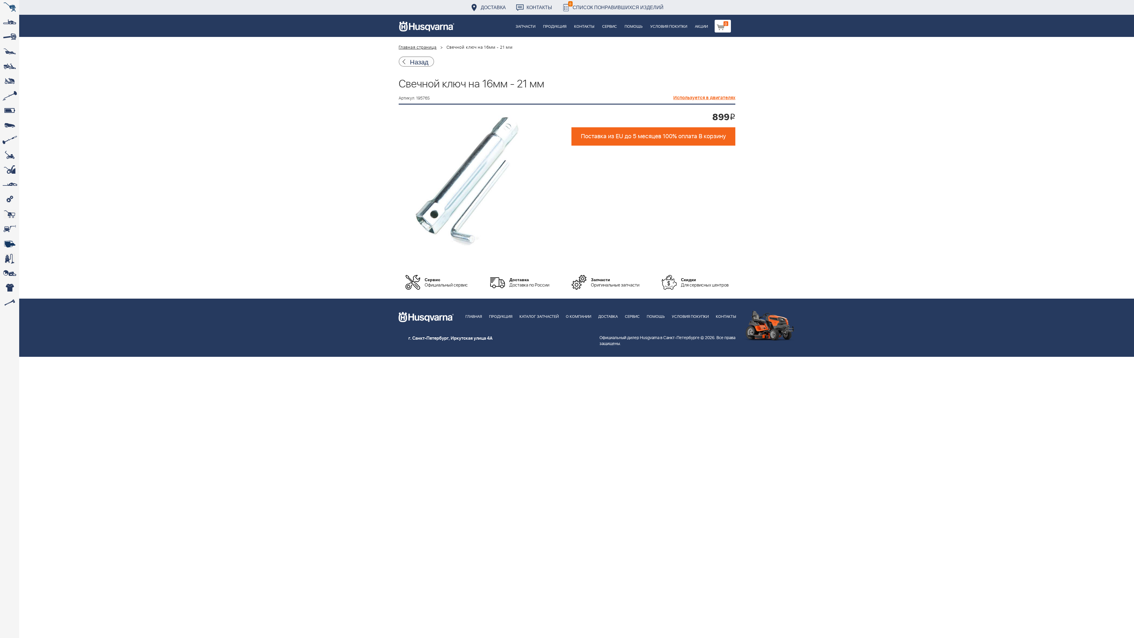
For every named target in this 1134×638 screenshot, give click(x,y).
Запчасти (525, 27)
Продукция (554, 27)
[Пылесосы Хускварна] (9, 258)
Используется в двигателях (704, 97)
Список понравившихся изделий (616, 5)
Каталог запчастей (539, 317)
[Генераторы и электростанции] (9, 214)
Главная (473, 317)
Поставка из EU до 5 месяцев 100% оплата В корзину (653, 136)
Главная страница (418, 48)
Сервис (609, 27)
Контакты (539, 7)
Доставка (493, 7)
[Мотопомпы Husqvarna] (9, 243)
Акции (701, 27)
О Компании (578, 317)
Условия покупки (668, 27)
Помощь (634, 27)
